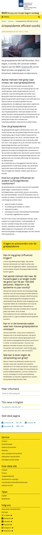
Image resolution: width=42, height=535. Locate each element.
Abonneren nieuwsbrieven (11, 509)
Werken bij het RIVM (9, 447)
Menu (6, 17)
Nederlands (6, 499)
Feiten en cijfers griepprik (11, 393)
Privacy (4, 473)
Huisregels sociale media (10, 460)
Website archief (7, 485)
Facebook (13, 518)
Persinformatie (7, 444)
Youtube (12, 524)
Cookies (4, 470)
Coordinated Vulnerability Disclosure (14, 482)
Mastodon (13, 531)
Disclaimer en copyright (10, 479)
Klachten (5, 450)
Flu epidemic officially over (11, 407)
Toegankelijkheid (8, 476)
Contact (4, 441)
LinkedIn (13, 521)
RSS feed (5, 512)
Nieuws (10, 21)
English (4, 496)
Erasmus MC (27, 67)
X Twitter (12, 515)
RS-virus (24, 192)
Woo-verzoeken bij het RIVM (12, 453)
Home (4, 21)
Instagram (13, 528)
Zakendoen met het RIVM (11, 457)
